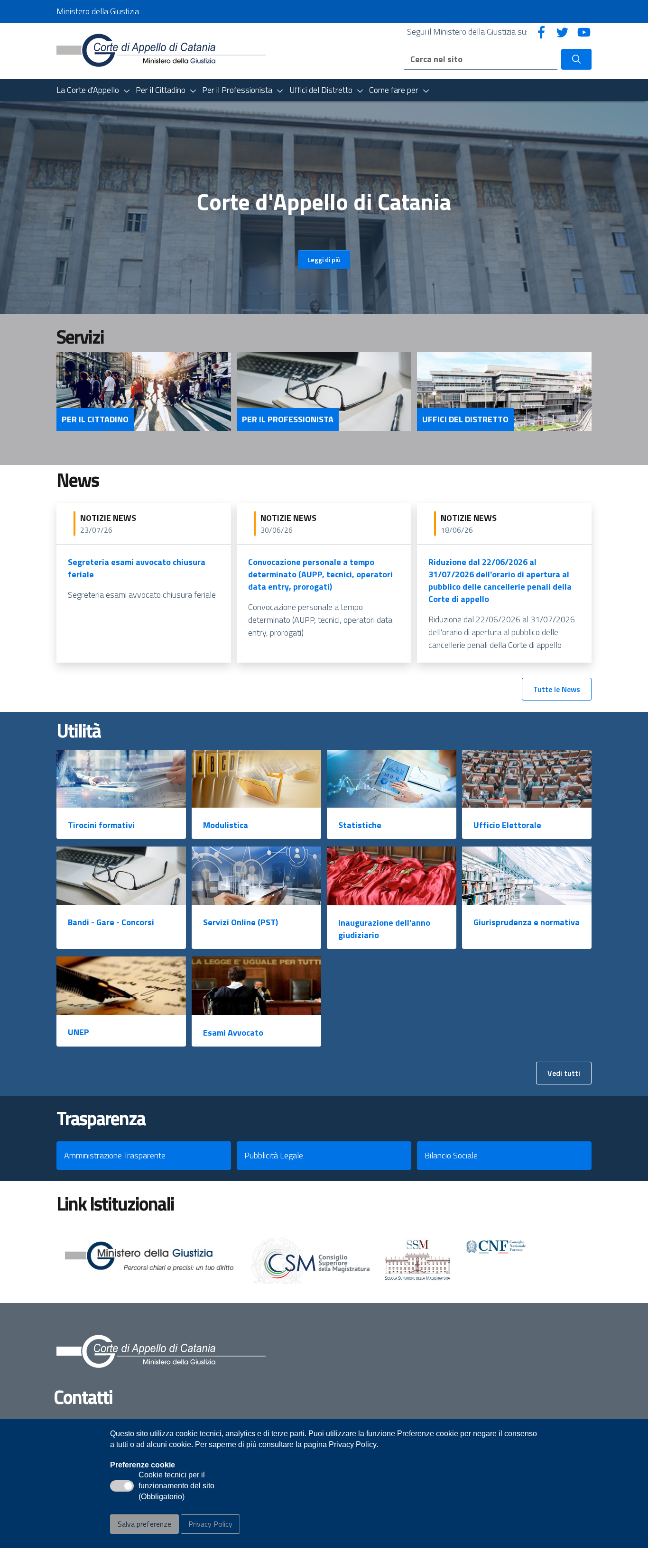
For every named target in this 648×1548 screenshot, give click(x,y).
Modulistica (225, 825)
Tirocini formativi (101, 825)
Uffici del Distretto (465, 419)
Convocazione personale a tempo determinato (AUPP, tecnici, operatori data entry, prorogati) (320, 574)
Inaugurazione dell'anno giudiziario (384, 928)
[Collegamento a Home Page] (161, 50)
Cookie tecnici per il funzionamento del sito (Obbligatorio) (176, 1486)
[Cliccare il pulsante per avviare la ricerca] (576, 59)
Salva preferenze (144, 1524)
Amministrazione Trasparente (115, 1155)
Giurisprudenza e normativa (526, 922)
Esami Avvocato (233, 1032)
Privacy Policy (210, 1524)
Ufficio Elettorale (507, 825)
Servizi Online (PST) (240, 922)
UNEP (78, 1032)
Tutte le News (556, 689)
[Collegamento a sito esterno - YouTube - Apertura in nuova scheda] (584, 31)
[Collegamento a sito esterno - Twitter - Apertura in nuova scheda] (562, 31)
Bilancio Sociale (451, 1155)
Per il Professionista (287, 419)
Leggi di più (324, 259)
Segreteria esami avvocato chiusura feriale (136, 568)
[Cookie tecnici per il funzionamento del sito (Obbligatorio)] (122, 1486)
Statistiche (359, 825)
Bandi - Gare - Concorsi (111, 922)
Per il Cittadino (95, 419)
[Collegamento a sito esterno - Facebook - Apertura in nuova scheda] (541, 31)
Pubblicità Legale (273, 1155)
